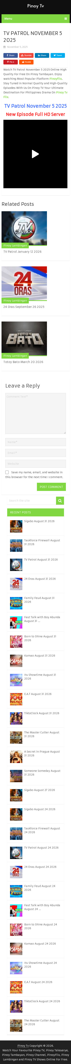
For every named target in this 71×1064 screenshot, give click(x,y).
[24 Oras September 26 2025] (24, 283)
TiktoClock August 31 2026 (41, 713)
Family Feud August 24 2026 (39, 888)
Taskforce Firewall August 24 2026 (42, 830)
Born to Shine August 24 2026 (40, 926)
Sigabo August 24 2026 (39, 809)
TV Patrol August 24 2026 (41, 847)
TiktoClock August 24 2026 (42, 1001)
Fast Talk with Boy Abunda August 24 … (42, 907)
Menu (8, 18)
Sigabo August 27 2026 (39, 790)
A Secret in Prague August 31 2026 (42, 753)
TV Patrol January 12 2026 (22, 251)
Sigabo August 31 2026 (39, 521)
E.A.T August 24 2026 (38, 982)
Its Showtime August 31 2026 (40, 676)
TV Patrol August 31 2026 (41, 559)
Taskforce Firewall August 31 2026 (42, 542)
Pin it (12, 62)
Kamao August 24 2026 (40, 943)
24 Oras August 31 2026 (40, 578)
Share (11, 55)
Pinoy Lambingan (15, 245)
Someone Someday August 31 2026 (42, 772)
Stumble (28, 55)
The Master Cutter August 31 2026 (41, 734)
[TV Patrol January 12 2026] (24, 228)
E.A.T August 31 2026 (37, 694)
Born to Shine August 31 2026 (40, 638)
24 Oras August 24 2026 (40, 867)
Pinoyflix (55, 78)
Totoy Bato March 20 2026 (23, 362)
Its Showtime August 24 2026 (40, 964)
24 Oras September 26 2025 (23, 307)
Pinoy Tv (35, 5)
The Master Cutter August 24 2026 (41, 1022)
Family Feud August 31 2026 (39, 599)
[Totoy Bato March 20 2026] (24, 339)
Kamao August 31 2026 (39, 655)
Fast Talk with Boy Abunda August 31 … (42, 619)
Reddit (28, 62)
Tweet (59, 55)
